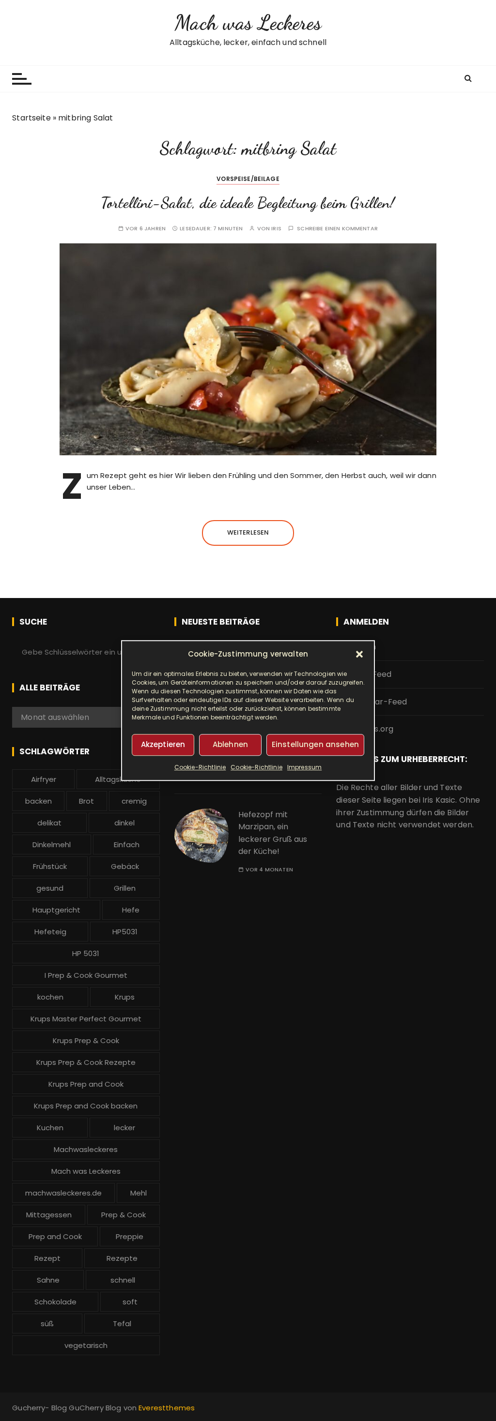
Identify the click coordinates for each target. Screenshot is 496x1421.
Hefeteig (50, 932)
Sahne (48, 1280)
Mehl (138, 1193)
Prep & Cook (123, 1215)
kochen (50, 997)
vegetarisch (86, 1345)
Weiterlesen (248, 532)
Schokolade (55, 1302)
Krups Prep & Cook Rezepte (86, 1062)
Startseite (31, 117)
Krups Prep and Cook (86, 1084)
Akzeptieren (163, 744)
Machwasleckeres (86, 1149)
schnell (122, 1280)
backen (38, 801)
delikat (49, 823)
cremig (134, 801)
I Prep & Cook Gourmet (86, 975)
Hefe (131, 910)
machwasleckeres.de (63, 1193)
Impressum (304, 767)
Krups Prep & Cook (86, 1040)
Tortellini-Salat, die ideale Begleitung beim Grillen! (248, 203)
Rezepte (122, 1258)
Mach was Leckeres (248, 22)
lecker (124, 1127)
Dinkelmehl (51, 844)
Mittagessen (49, 1215)
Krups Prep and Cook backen (86, 1106)
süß (47, 1323)
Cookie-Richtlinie (200, 767)
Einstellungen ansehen (315, 744)
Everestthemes (167, 1408)
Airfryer (43, 779)
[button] (359, 654)
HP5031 (125, 932)
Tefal (122, 1323)
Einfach (127, 844)
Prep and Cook (55, 1236)
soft (130, 1302)
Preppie (129, 1236)
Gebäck (125, 866)
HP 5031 (85, 953)
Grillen (125, 888)
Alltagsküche (118, 779)
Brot (86, 801)
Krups (125, 997)
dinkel (124, 823)
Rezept (47, 1258)
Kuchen (50, 1127)
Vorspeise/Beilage (248, 179)
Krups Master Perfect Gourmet (86, 1019)
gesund (49, 888)
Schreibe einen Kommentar (337, 228)
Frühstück (50, 866)
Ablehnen (230, 744)
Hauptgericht (56, 910)
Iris (276, 228)
